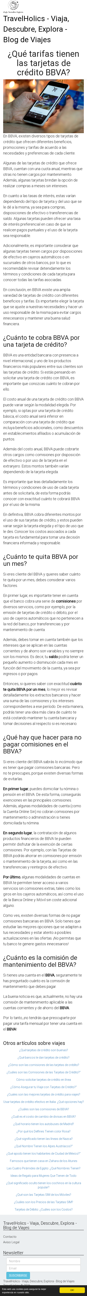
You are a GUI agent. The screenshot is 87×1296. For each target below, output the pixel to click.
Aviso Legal (11, 1242)
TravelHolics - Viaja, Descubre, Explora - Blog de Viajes (36, 29)
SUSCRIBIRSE (18, 1275)
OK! (72, 1290)
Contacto (9, 1237)
